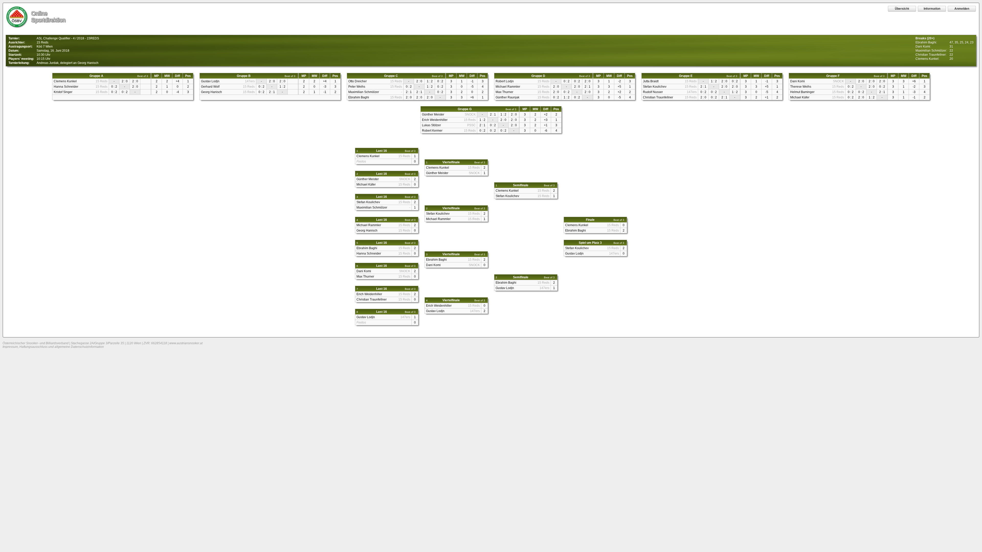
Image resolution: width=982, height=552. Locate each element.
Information (932, 8)
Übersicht (902, 8)
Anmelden (961, 8)
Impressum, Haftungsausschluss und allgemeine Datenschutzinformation (53, 347)
